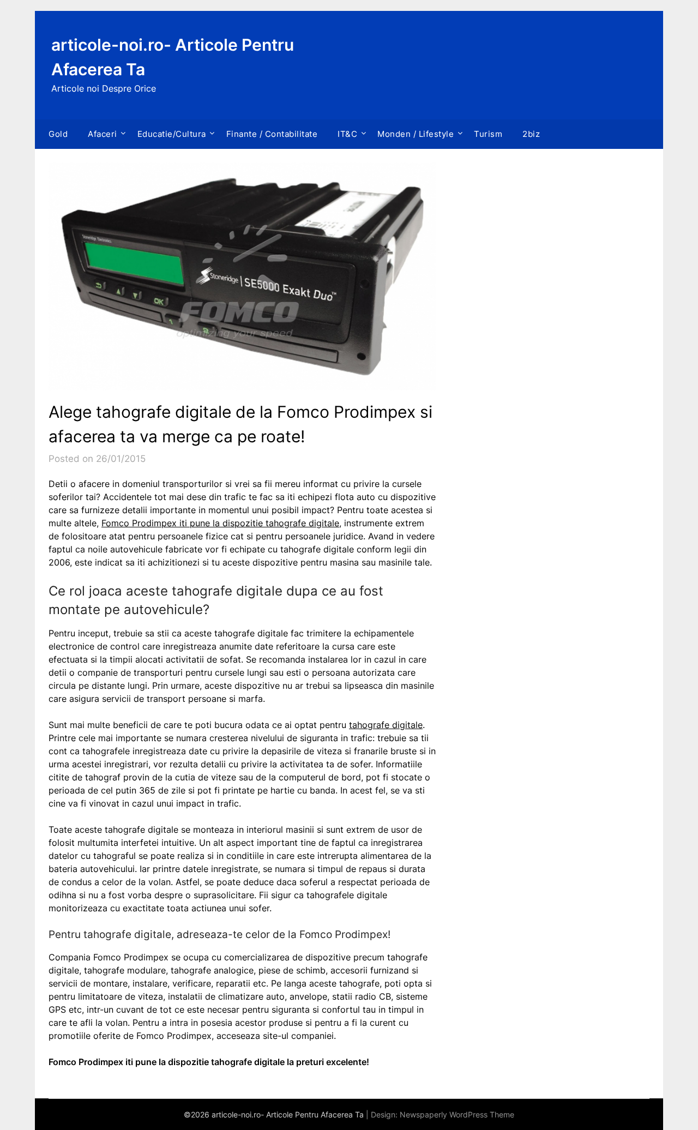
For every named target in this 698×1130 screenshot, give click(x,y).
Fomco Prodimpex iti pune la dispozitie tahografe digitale (220, 523)
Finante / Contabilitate (272, 134)
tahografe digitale (386, 724)
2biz (531, 134)
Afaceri (102, 134)
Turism (488, 134)
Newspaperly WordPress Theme (457, 1114)
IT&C (347, 134)
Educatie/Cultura (171, 134)
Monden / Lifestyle (415, 134)
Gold (58, 134)
